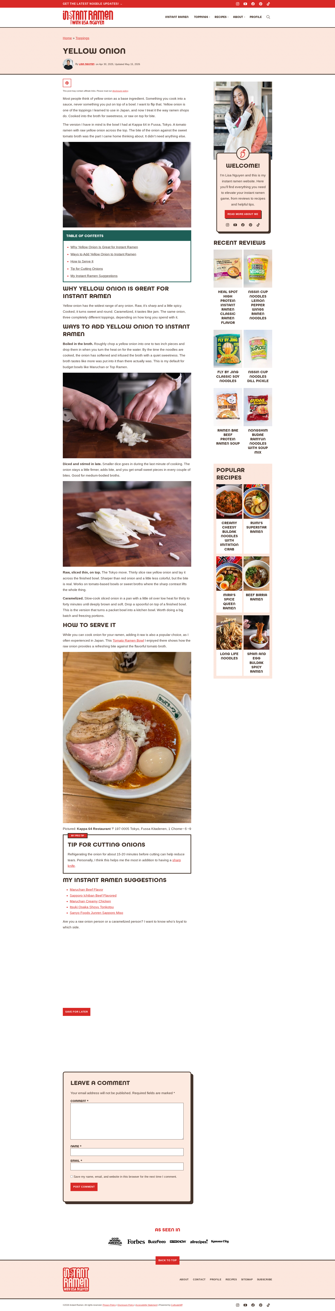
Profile (256, 17)
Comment (79, 1101)
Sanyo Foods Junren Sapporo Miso (96, 913)
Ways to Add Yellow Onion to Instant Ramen (103, 254)
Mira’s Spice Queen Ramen (229, 601)
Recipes (220, 17)
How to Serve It (81, 261)
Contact (199, 1279)
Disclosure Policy (126, 1305)
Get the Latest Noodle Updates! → (93, 3)
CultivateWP (176, 1305)
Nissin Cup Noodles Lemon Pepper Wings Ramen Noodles (258, 305)
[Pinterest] (261, 4)
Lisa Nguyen (86, 64)
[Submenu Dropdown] (210, 17)
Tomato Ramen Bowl (128, 640)
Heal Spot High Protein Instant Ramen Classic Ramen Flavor (228, 307)
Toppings (201, 17)
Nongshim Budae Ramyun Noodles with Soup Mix (258, 441)
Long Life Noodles (229, 656)
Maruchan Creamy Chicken (90, 901)
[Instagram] (237, 4)
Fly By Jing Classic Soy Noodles (228, 376)
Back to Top (167, 1260)
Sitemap (247, 1279)
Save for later (76, 1011)
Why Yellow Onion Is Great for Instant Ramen (104, 247)
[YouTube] (245, 4)
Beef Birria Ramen (256, 597)
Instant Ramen (176, 17)
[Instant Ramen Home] (88, 17)
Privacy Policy (109, 1305)
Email (76, 1161)
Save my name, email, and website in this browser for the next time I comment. (125, 1176)
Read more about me (243, 214)
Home (67, 38)
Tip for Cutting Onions (86, 269)
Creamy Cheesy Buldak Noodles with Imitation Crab (229, 536)
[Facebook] (253, 4)
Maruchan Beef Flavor (86, 889)
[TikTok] (268, 4)
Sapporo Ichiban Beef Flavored (93, 895)
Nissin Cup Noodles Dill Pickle (258, 376)
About (238, 17)
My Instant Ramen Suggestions (94, 276)
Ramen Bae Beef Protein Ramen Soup (228, 437)
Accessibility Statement (146, 1305)
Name (75, 1146)
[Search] (268, 17)
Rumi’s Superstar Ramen (256, 527)
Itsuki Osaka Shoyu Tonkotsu (92, 907)
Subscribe (264, 1279)
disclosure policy (120, 91)
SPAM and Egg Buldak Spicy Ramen (256, 663)
